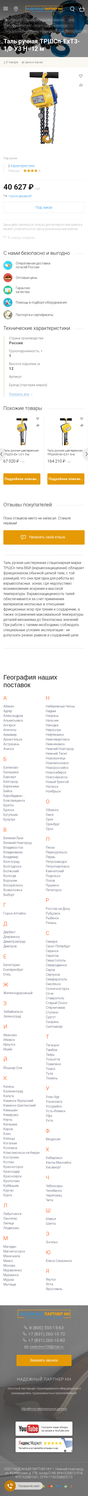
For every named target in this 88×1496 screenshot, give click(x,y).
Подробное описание (22, 479)
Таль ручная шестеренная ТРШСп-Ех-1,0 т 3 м (21, 452)
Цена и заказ (34, 62)
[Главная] (6, 20)
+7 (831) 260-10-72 (46, 1334)
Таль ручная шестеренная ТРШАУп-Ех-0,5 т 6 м (65, 452)
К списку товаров (21, 237)
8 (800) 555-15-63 (46, 1327)
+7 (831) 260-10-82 (46, 1340)
